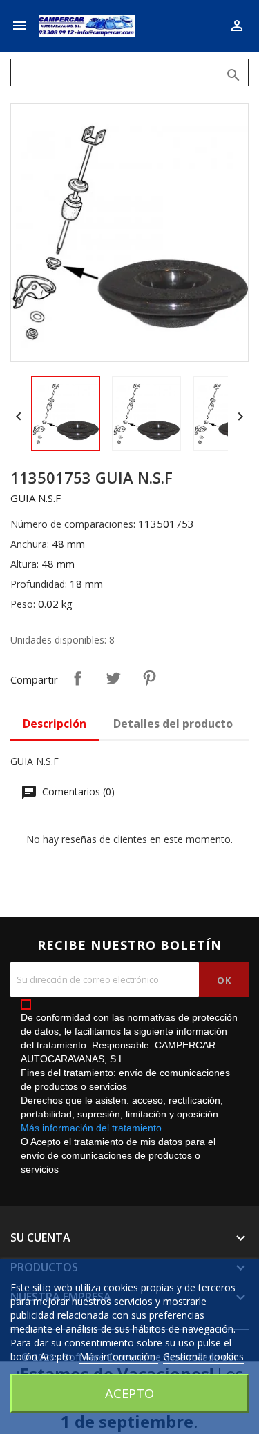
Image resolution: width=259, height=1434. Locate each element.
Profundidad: (38, 583)
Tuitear (113, 678)
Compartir (77, 678)
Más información (118, 1356)
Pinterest (149, 678)
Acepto (129, 1393)
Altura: (24, 563)
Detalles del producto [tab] (173, 723)
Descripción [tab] (54, 723)
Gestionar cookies (203, 1356)
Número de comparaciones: (72, 523)
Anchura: (29, 543)
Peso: (22, 603)
